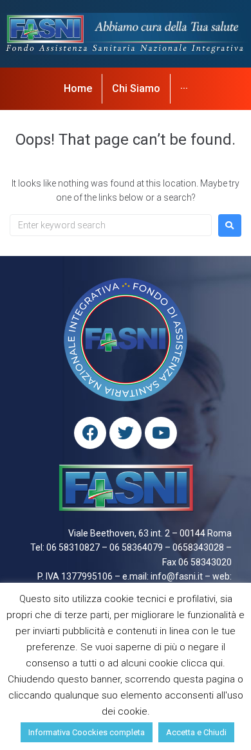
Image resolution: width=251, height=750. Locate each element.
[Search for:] (111, 225)
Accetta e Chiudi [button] (196, 732)
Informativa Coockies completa (86, 732)
